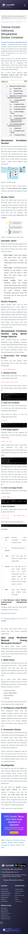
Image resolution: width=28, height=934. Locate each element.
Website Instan (4, 897)
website (22, 880)
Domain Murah (4, 889)
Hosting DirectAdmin (6, 893)
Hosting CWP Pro (5, 895)
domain (7, 880)
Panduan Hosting (19, 889)
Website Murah (4, 910)
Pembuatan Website (5, 918)
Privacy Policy (18, 901)
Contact (17, 899)
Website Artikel (4, 911)
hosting (12, 880)
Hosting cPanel (4, 891)
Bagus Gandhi (5, 21)
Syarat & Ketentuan (19, 895)
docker (21, 21)
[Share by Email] (12, 840)
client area (17, 893)
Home (5, 16)
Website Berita (4, 915)
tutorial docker (18, 22)
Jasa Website (4, 908)
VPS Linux (3, 899)
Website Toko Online (5, 913)
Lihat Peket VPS (14, 832)
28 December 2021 (14, 21)
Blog (16, 897)
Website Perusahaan (6, 916)
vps (17, 880)
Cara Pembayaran (19, 891)
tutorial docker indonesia (10, 22)
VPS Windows (4, 901)
